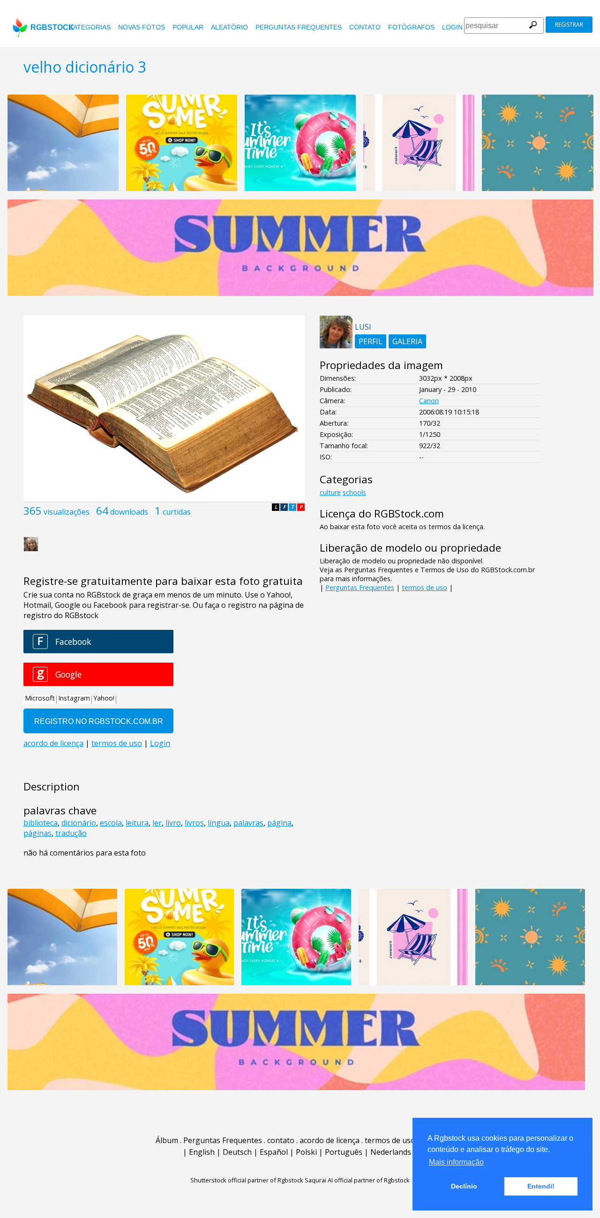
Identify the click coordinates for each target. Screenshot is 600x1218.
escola (111, 823)
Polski (306, 1152)
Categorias (89, 27)
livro (173, 823)
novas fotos (141, 27)
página (279, 823)
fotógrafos (411, 27)
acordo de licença (330, 1140)
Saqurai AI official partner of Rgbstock (357, 1180)
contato (365, 27)
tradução (71, 833)
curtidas (177, 512)
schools (354, 492)
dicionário (78, 823)
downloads (129, 512)
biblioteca (40, 823)
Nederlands (390, 1152)
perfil (370, 341)
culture (330, 492)
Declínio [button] (464, 1186)
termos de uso (424, 587)
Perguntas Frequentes (298, 27)
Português (343, 1152)
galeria (407, 341)
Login (452, 27)
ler (157, 823)
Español (274, 1152)
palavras (248, 823)
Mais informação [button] (456, 1162)
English (202, 1152)
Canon (429, 400)
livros (194, 823)
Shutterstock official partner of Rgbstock (246, 1180)
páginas (37, 833)
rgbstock (52, 27)
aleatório (229, 27)
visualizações (67, 512)
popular (187, 27)
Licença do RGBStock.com (382, 513)
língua (219, 823)
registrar (569, 25)
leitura (137, 823)
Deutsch (237, 1152)
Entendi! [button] (541, 1186)
